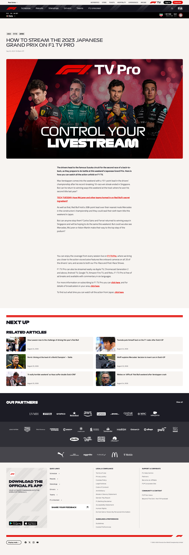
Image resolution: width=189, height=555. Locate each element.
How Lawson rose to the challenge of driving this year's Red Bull (53, 340)
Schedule (25, 8)
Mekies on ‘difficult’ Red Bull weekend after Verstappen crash (141, 374)
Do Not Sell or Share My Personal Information (113, 512)
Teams (80, 8)
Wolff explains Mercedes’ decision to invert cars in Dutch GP (141, 357)
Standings (54, 8)
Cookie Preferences (103, 527)
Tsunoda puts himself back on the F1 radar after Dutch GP (140, 340)
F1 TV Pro (112, 256)
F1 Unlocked (94, 8)
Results (39, 8)
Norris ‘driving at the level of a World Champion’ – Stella (49, 357)
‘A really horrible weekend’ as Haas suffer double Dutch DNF (51, 374)
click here (115, 282)
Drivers (67, 8)
